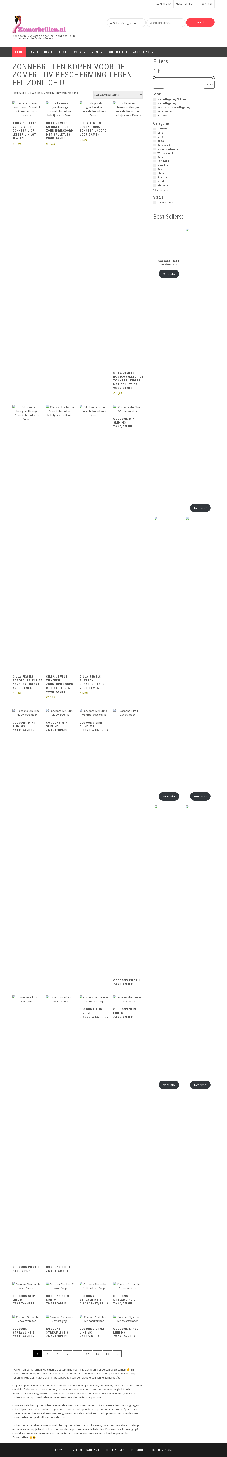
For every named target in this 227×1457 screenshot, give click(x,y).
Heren (48, 52)
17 (87, 1354)
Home (19, 52)
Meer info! (169, 274)
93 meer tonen (161, 189)
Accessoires (118, 52)
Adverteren (164, 4)
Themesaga (164, 1450)
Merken (97, 52)
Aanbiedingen (143, 52)
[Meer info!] (26, 109)
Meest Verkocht (186, 4)
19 (107, 1354)
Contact (207, 4)
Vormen (79, 52)
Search (200, 22)
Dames (33, 52)
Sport (63, 52)
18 (97, 1354)
